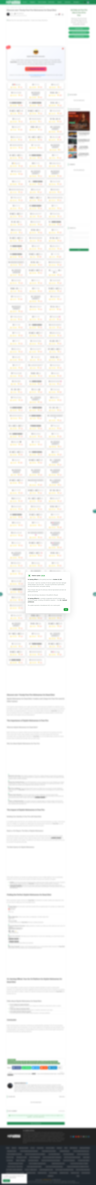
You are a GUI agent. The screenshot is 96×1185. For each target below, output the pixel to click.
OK (66, 609)
